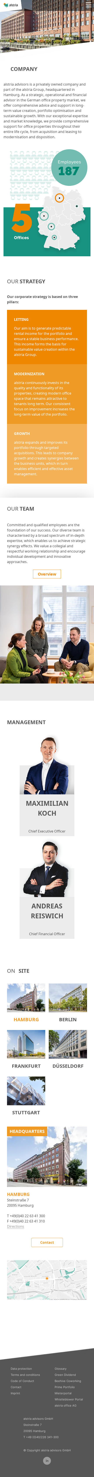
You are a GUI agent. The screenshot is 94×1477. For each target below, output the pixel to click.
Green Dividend (65, 1374)
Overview (47, 574)
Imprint (15, 1393)
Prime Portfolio (65, 1387)
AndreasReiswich (47, 910)
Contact (47, 1242)
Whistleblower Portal (69, 1399)
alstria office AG (66, 1405)
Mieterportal (63, 1393)
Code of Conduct (22, 1381)
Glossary (60, 1368)
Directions (15, 1226)
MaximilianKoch (47, 808)
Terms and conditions (25, 1374)
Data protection (21, 1368)
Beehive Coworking (68, 1381)
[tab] (26, 1003)
